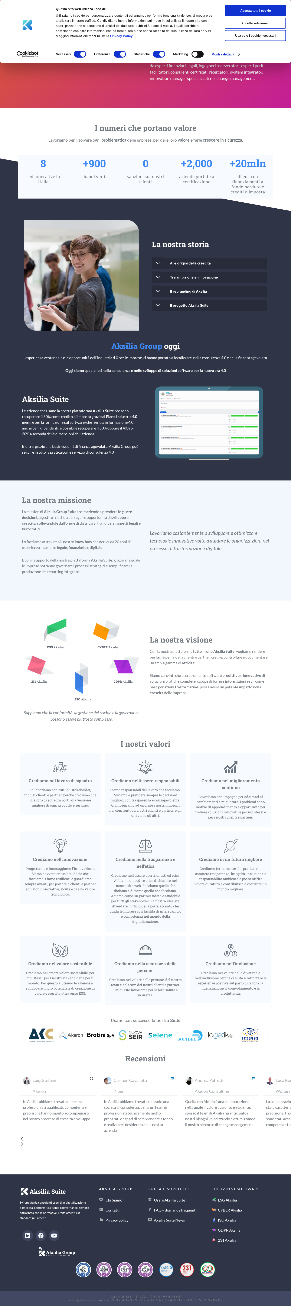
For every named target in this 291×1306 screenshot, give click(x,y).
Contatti (112, 1210)
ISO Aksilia (227, 1220)
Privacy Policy (121, 36)
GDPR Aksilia (229, 1230)
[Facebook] (41, 1235)
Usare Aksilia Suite (169, 1200)
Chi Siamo (113, 1200)
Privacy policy (116, 1220)
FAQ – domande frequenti (175, 1210)
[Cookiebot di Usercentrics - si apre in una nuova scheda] (27, 54)
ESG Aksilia (227, 1200)
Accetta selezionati (255, 23)
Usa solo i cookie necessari (255, 35)
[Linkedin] (27, 1235)
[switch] (120, 53)
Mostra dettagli (223, 54)
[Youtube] (54, 1235)
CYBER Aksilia (230, 1210)
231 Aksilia (227, 1240)
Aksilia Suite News (169, 1220)
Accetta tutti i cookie (255, 10)
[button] (22, 1036)
